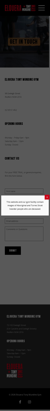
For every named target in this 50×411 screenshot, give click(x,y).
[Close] (47, 197)
